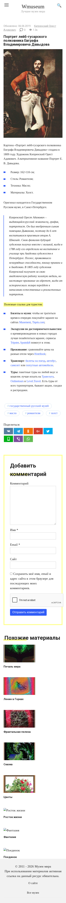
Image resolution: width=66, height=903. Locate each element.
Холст (54, 413)
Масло (13, 413)
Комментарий (19, 483)
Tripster (15, 342)
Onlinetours (17, 381)
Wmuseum (33, 6)
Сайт (13, 559)
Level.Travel (34, 381)
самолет (15, 365)
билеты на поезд (35, 360)
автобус (51, 360)
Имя (14, 530)
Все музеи (33, 892)
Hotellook (39, 353)
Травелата (48, 376)
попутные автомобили (39, 365)
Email (15, 544)
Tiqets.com (38, 322)
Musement (25, 322)
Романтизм (33, 413)
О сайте (33, 883)
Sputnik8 (25, 342)
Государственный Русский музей (29, 406)
